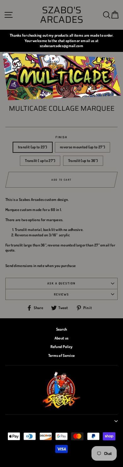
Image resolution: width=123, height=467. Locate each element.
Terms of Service (61, 355)
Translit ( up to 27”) (40, 160)
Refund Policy (61, 346)
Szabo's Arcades (61, 14)
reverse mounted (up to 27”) (82, 147)
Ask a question (61, 283)
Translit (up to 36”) (83, 160)
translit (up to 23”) (32, 147)
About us (61, 338)
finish (61, 137)
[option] (61, 41)
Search (61, 329)
